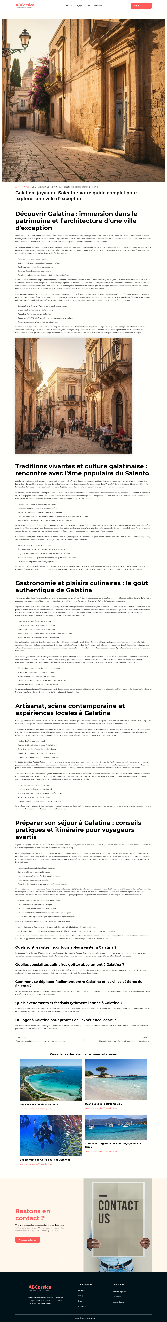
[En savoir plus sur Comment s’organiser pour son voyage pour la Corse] (116, 1127)
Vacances (68, 6)
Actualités (98, 6)
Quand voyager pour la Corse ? (103, 1104)
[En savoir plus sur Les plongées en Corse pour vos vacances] (51, 1135)
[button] (141, 6)
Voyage (79, 6)
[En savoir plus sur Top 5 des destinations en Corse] (51, 1080)
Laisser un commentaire (28, 1109)
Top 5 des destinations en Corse (39, 1104)
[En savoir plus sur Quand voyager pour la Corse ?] (116, 1079)
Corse (88, 6)
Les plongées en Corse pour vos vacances (45, 1159)
